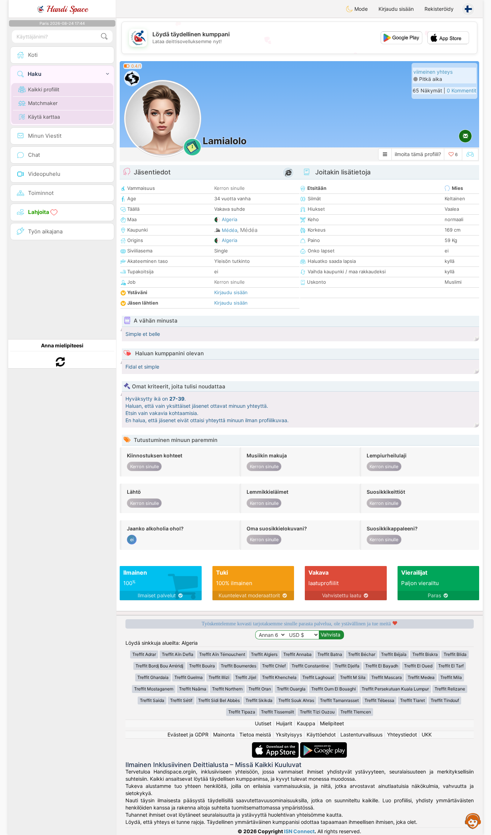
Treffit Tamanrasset (339, 700)
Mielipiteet (332, 723)
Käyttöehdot (321, 734)
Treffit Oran (259, 689)
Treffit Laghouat (318, 677)
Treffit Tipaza (241, 712)
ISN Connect (299, 831)
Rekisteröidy (439, 9)
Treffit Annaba (297, 654)
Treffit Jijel (245, 677)
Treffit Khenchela (279, 677)
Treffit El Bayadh (381, 666)
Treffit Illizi (218, 677)
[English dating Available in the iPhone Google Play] (323, 746)
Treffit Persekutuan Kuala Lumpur (395, 689)
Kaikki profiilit (43, 89)
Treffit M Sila (353, 677)
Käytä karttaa (44, 117)
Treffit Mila (451, 677)
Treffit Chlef (274, 666)
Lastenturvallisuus (361, 734)
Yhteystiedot (402, 734)
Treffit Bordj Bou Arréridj (159, 666)
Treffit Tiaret (412, 700)
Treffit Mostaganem (153, 689)
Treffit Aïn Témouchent (222, 654)
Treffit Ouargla (291, 689)
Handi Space (66, 9)
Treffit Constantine (310, 666)
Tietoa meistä (255, 734)
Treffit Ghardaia (153, 677)
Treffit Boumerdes (238, 666)
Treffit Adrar (144, 654)
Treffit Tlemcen (355, 712)
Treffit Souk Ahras (296, 700)
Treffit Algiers (264, 654)
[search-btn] (104, 36)
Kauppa (306, 723)
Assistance (473, 821)
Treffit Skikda (259, 700)
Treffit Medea (421, 677)
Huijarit (284, 723)
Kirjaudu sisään (396, 9)
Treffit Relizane (450, 689)
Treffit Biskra (425, 654)
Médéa (229, 230)
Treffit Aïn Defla (177, 654)
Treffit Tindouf (445, 700)
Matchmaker (43, 103)
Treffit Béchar (361, 654)
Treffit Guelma (188, 677)
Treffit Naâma (192, 689)
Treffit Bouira (202, 666)
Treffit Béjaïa (394, 654)
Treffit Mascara (386, 677)
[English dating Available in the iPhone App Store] (276, 746)
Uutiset (263, 723)
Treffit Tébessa (379, 700)
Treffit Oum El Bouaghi (333, 689)
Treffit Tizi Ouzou (317, 712)
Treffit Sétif (181, 700)
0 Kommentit (461, 90)
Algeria (229, 219)
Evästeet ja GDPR (188, 734)
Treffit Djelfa (347, 666)
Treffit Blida (455, 654)
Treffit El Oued (418, 666)
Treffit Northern (227, 689)
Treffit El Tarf (451, 666)
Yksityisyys (289, 734)
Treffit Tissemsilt (277, 712)
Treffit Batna (329, 654)
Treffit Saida (152, 700)
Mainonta (224, 734)
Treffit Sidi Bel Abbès (219, 700)
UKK (427, 734)
